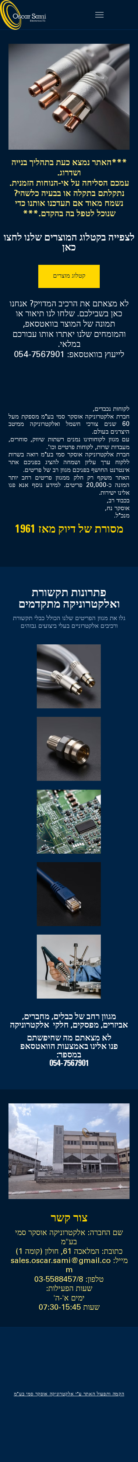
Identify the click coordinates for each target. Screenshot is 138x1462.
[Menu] (99, 14)
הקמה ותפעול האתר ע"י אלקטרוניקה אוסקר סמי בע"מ (69, 1394)
